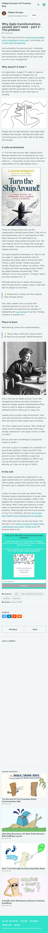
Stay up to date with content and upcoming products (24, 537)
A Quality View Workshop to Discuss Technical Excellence (23, 902)
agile (16, 594)
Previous (13, 629)
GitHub (24, 921)
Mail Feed (8, 925)
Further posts (31, 526)
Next (35, 629)
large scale (16, 598)
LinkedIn (35, 921)
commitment (21, 312)
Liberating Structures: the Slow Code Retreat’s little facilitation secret (23, 835)
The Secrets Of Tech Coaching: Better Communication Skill (19, 800)
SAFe (15, 447)
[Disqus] (24, 672)
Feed (18, 925)
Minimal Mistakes (36, 928)
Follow (34, 15)
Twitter (14, 921)
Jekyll (27, 928)
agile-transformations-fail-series (32, 594)
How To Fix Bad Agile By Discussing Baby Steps (23, 868)
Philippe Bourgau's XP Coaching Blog (16, 4)
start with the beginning (14, 43)
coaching (6, 598)
